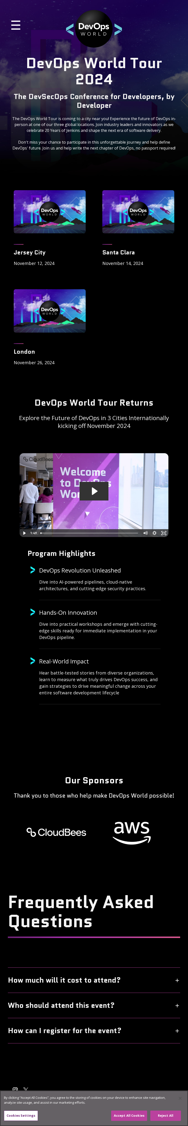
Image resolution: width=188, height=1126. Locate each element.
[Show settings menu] (154, 533)
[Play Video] (24, 533)
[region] (94, 1108)
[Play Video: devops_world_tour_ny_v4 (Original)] (94, 491)
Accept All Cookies (129, 1115)
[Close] (180, 1098)
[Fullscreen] (163, 533)
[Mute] (145, 533)
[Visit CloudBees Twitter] (26, 1090)
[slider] (89, 533)
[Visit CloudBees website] (56, 832)
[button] (36, 29)
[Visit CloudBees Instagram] (15, 1090)
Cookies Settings (21, 1115)
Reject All (165, 1115)
